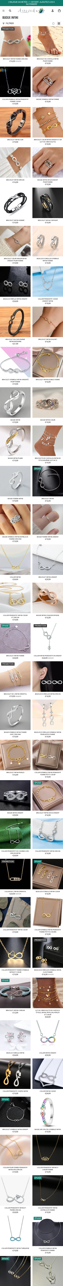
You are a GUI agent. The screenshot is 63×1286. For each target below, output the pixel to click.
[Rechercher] (10, 10)
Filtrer (10, 23)
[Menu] (3, 10)
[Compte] (52, 10)
